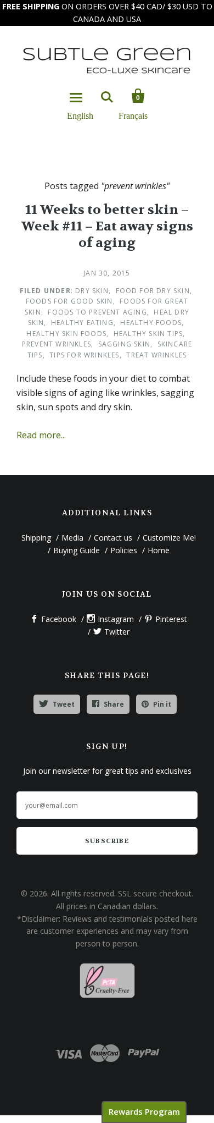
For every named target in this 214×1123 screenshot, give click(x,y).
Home (159, 550)
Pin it (162, 704)
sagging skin (124, 344)
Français (133, 115)
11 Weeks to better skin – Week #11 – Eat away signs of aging (107, 226)
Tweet (64, 704)
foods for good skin (69, 301)
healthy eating (82, 322)
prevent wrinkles (56, 344)
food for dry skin (153, 290)
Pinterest (171, 619)
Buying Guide (76, 550)
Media (72, 537)
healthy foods (151, 322)
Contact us (113, 537)
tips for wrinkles (84, 355)
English (80, 115)
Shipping (36, 537)
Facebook (58, 619)
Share (114, 704)
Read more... (41, 435)
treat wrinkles (156, 355)
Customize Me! (169, 537)
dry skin (92, 290)
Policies (123, 550)
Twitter (116, 631)
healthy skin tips (148, 333)
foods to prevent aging (97, 312)
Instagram (116, 619)
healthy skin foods (66, 333)
